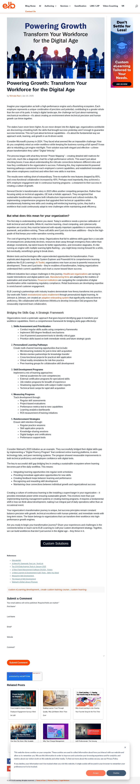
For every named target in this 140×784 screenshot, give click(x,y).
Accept (96, 773)
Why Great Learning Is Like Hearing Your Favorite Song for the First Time (87, 710)
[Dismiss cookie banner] (125, 747)
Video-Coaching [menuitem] (110, 6)
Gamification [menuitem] (80, 6)
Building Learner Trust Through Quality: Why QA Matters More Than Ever (55, 711)
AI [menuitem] (40, 6)
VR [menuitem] (123, 6)
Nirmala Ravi (15, 96)
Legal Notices (64, 780)
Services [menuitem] (64, 6)
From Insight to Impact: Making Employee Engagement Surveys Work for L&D (23, 711)
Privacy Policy (53, 780)
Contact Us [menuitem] (30, 11)
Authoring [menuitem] (49, 6)
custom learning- (79, 589)
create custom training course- (55, 589)
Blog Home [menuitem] (30, 6)
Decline (116, 773)
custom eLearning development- (24, 589)
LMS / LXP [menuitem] (94, 6)
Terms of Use (41, 780)
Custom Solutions (55, 543)
